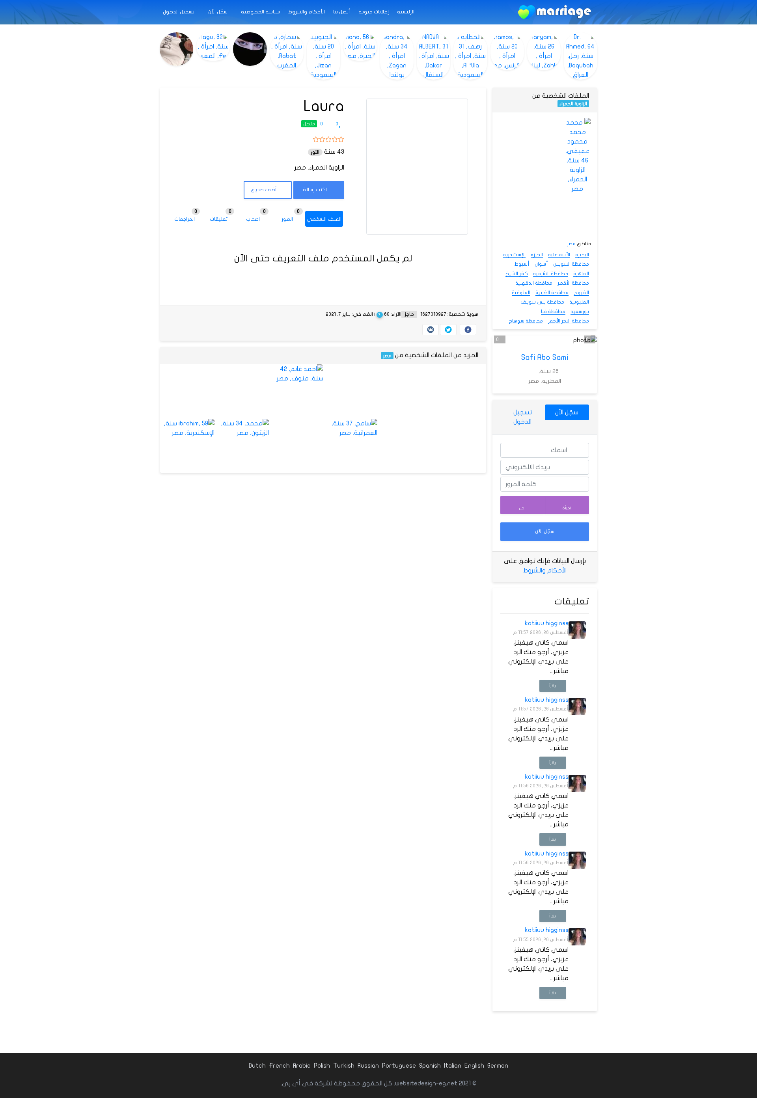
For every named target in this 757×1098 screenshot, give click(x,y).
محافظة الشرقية (550, 273)
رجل (522, 508)
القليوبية (579, 302)
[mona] (360, 46)
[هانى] (404, 391)
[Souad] (512, 131)
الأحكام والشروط (306, 12)
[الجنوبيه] (323, 56)
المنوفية (521, 292)
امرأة (567, 508)
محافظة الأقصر (573, 283)
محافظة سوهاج (526, 321)
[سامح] (350, 428)
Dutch (257, 1066)
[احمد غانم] (296, 373)
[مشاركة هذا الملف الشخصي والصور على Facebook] (468, 329)
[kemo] (459, 391)
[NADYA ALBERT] (433, 56)
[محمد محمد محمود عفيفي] (577, 156)
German (497, 1066)
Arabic (302, 1066)
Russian (368, 1066)
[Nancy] (187, 391)
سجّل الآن (218, 12)
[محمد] (241, 428)
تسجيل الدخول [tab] (522, 417)
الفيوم (581, 292)
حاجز (409, 314)
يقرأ (552, 686)
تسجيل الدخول (179, 12)
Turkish (343, 1066)
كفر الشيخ (516, 273)
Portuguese (399, 1066)
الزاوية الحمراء (573, 103)
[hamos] (507, 51)
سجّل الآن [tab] (566, 412)
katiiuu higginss (547, 623)
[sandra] (397, 56)
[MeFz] (176, 49)
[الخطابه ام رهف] (470, 56)
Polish (322, 1066)
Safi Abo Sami (545, 357)
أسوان (541, 264)
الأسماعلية (559, 254)
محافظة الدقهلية (533, 283)
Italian (452, 1066)
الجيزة (537, 254)
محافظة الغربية (552, 292)
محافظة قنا (553, 311)
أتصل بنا (341, 12)
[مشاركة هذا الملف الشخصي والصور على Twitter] (448, 329)
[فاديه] (250, 49)
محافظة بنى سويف (542, 302)
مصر (387, 355)
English (474, 1066)
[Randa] (404, 446)
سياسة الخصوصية (260, 12)
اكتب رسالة (315, 189)
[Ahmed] (459, 446)
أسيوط (522, 264)
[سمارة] (287, 51)
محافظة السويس (571, 264)
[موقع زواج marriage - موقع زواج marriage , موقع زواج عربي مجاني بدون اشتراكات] (554, 12)
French (279, 1066)
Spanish (430, 1066)
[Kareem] (296, 446)
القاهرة (581, 273)
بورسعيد (580, 311)
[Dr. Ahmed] (580, 56)
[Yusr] (241, 391)
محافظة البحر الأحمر (568, 321)
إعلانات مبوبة (373, 12)
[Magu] (213, 46)
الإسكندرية (514, 254)
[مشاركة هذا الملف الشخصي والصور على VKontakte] (430, 329)
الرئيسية (405, 12)
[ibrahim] (187, 428)
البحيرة (582, 254)
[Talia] (544, 131)
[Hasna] (350, 391)
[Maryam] (544, 51)
